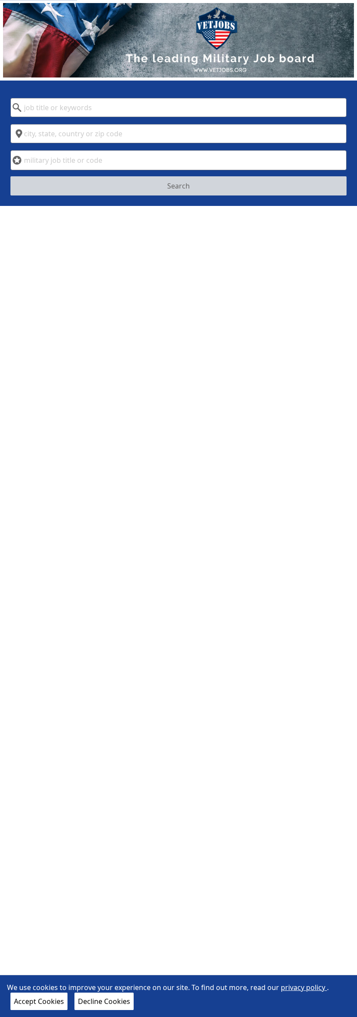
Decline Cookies (104, 1001)
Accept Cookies (39, 1001)
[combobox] (178, 107)
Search (178, 186)
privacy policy (304, 987)
